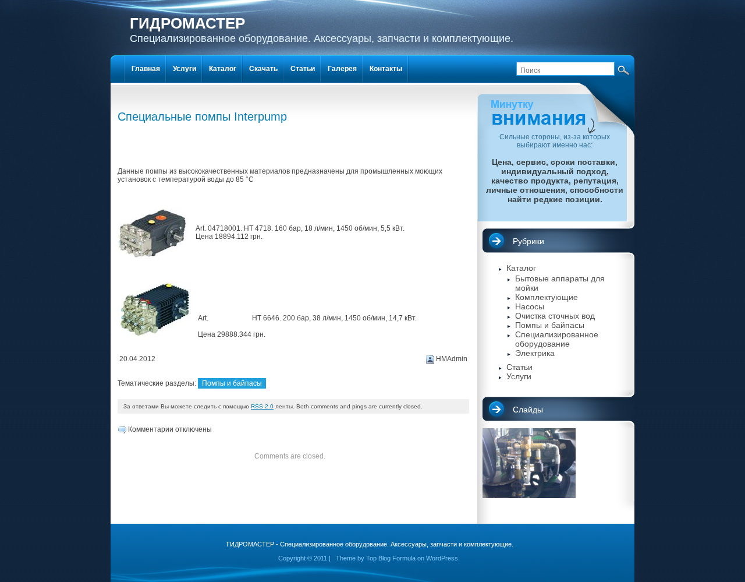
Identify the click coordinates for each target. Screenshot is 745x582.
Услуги (518, 376)
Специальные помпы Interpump (202, 116)
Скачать (263, 69)
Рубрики (528, 241)
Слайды (528, 409)
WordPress (442, 558)
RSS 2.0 (262, 406)
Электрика (535, 353)
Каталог (521, 268)
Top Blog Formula (391, 558)
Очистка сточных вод (555, 315)
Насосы (529, 306)
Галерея (342, 69)
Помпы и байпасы (232, 383)
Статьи (519, 367)
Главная (146, 69)
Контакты (386, 69)
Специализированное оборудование (556, 339)
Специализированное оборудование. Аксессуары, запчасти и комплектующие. (321, 29)
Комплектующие (546, 297)
